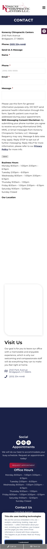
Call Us (13, 546)
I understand (24, 542)
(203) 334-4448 (18, 44)
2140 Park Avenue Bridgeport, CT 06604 (20, 371)
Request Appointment (23, 465)
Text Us (36, 546)
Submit (5, 156)
